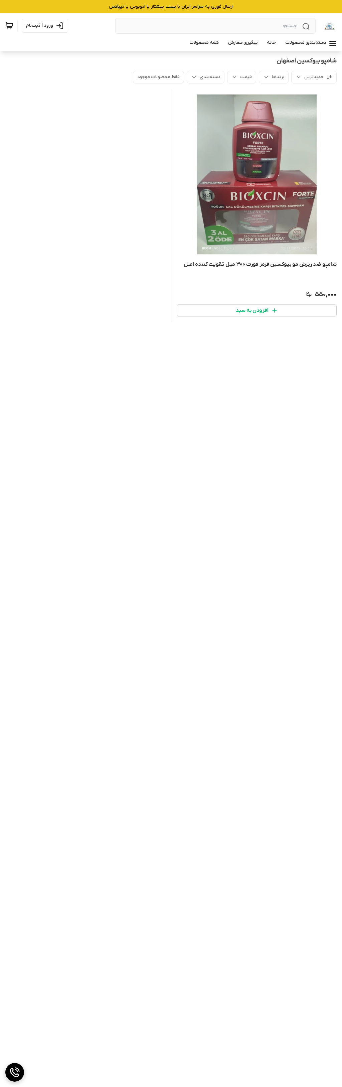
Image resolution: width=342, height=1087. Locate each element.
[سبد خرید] (9, 26)
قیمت (246, 77)
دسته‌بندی (210, 77)
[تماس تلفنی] (14, 1072)
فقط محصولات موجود (158, 77)
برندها (278, 77)
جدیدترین (314, 77)
